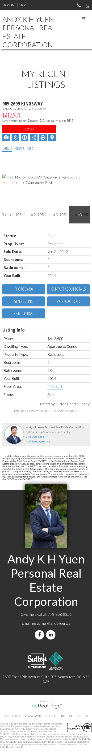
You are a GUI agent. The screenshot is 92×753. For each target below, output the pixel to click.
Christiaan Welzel (32, 716)
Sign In (8, 5)
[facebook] (40, 634)
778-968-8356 (35, 436)
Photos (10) (23, 289)
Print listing (23, 313)
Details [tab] (7, 148)
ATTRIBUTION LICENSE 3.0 (71, 716)
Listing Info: (14, 330)
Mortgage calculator (68, 301)
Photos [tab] (19, 148)
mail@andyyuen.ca (38, 441)
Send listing (23, 301)
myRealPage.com (46, 706)
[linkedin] (51, 634)
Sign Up (25, 5)
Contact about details (68, 289)
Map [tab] (30, 148)
